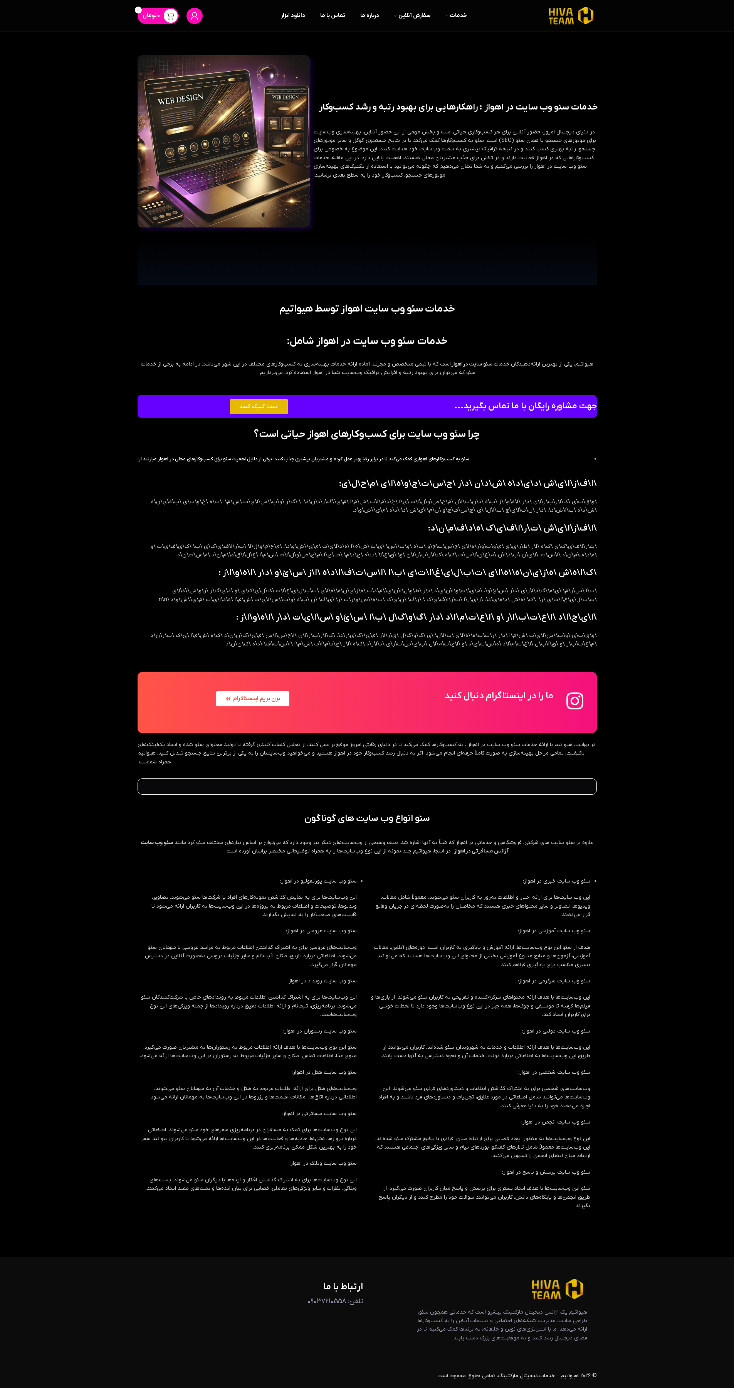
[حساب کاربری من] (195, 16)
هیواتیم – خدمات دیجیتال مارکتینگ (538, 1376)
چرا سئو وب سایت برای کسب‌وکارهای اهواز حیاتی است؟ (367, 434)
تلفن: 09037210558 (335, 1301)
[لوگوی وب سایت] (571, 15)
